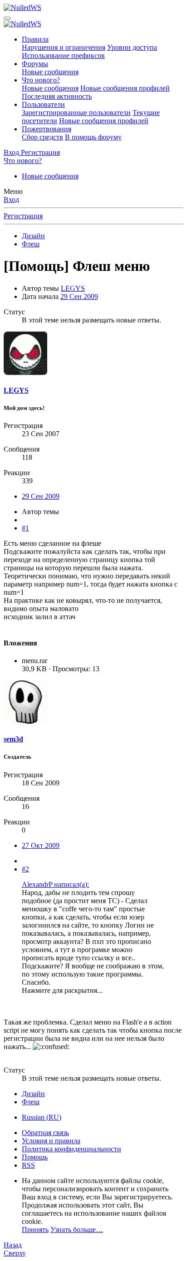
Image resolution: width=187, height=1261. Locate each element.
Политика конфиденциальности (71, 1149)
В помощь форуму (93, 137)
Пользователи (43, 104)
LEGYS (73, 288)
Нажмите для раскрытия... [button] (62, 990)
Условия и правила (51, 1141)
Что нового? (41, 80)
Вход (11, 199)
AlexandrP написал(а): (55, 884)
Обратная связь (45, 1132)
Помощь (35, 1157)
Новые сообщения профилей (125, 88)
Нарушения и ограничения (63, 47)
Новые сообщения (50, 72)
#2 (25, 869)
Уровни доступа (132, 47)
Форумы (35, 63)
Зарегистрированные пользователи (76, 112)
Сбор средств (42, 137)
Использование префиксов (63, 55)
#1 (25, 528)
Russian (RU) (41, 1117)
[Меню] (7, 18)
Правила (35, 39)
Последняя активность (57, 96)
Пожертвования (46, 129)
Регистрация (23, 216)
